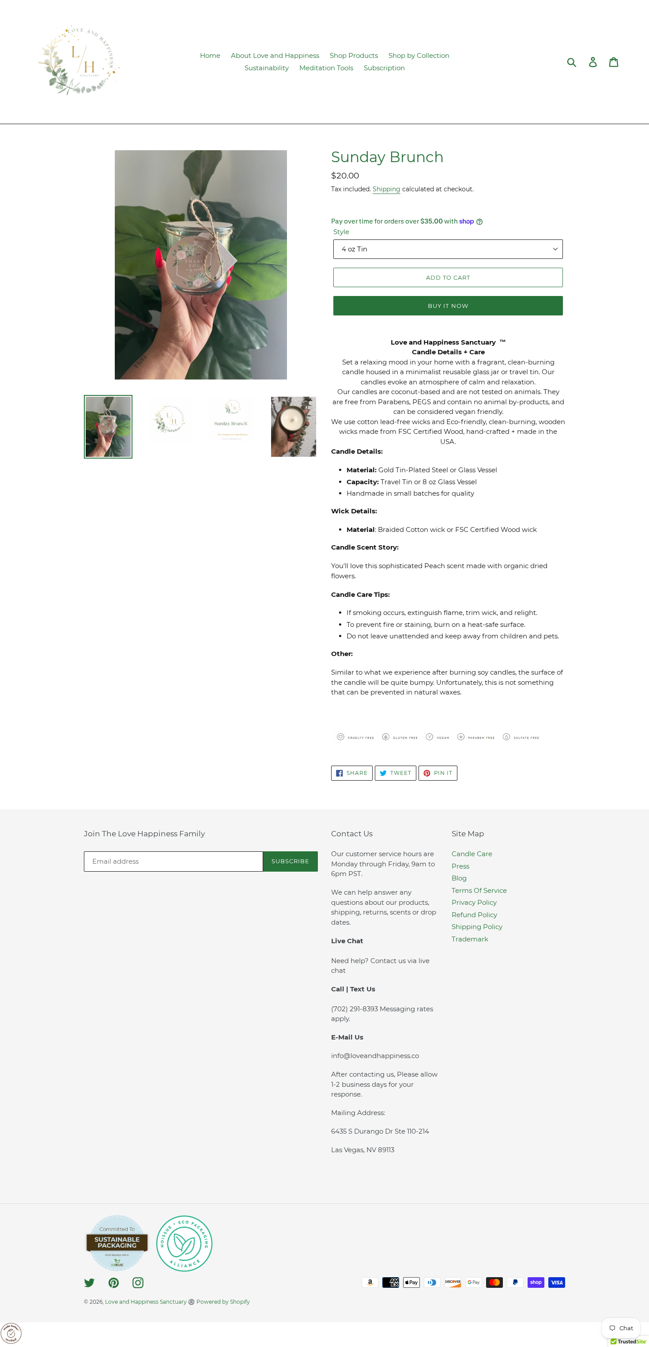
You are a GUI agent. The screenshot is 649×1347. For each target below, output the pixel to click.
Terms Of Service (479, 890)
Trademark (470, 939)
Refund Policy (474, 915)
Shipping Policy (477, 926)
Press (460, 866)
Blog (459, 878)
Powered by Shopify (223, 1301)
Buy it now (448, 305)
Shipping (386, 189)
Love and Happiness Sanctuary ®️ (150, 1301)
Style (341, 232)
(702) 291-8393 (355, 1009)
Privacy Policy (474, 902)
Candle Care (472, 854)
